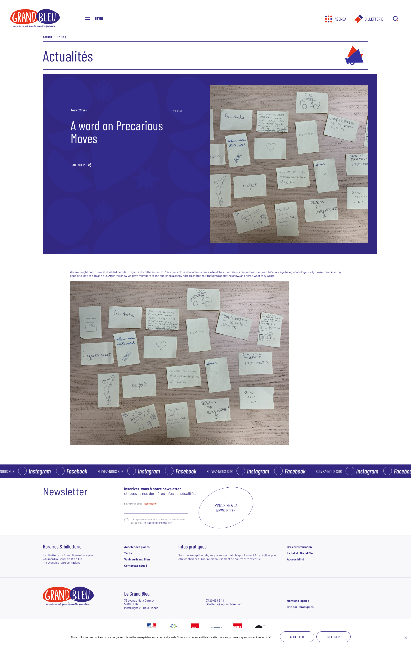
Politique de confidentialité (157, 522)
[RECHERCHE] (395, 19)
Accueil (47, 37)
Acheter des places (137, 547)
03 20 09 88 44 (215, 600)
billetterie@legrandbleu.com (224, 604)
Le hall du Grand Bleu (300, 553)
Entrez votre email (140, 503)
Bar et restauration (299, 547)
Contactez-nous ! (135, 565)
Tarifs (128, 553)
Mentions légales (298, 600)
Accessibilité (295, 559)
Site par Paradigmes (300, 607)
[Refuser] (406, 637)
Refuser (333, 636)
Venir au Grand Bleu (137, 559)
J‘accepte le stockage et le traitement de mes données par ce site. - (158, 521)
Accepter (297, 636)
